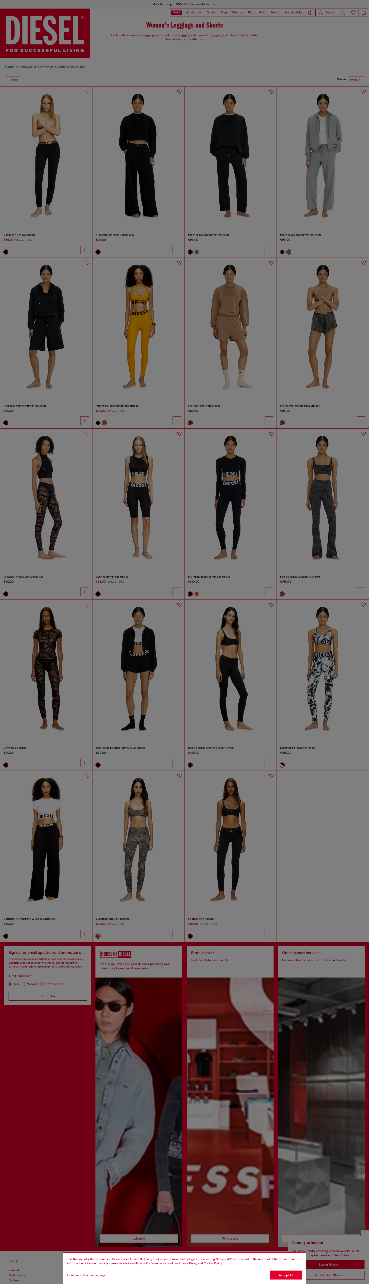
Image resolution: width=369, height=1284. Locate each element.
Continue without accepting (86, 1275)
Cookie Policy (213, 1263)
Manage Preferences (148, 1263)
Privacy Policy (188, 1263)
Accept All (286, 1275)
